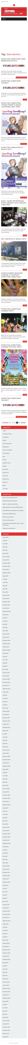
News (25, 99)
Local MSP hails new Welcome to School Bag (13, 510)
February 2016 (6, 943)
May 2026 (5, 547)
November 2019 (6, 798)
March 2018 (5, 862)
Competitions (6, 437)
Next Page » (23, 422)
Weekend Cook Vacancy (8, 517)
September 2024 (6, 611)
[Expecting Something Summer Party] (14, 332)
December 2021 (6, 717)
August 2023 (5, 653)
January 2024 (6, 637)
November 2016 (6, 914)
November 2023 (6, 643)
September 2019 (6, 804)
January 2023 (6, 675)
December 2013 (6, 1027)
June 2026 (5, 543)
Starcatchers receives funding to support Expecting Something (12, 275)
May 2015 (5, 972)
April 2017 (5, 898)
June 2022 (5, 698)
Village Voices (6, 479)
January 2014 (6, 1023)
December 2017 (6, 872)
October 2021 (6, 724)
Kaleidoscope (6, 446)
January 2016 (6, 946)
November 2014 (6, 991)
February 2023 (6, 672)
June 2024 (5, 621)
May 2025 (5, 585)
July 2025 (5, 579)
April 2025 (5, 588)
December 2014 (6, 988)
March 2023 (5, 669)
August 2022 (5, 692)
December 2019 (6, 795)
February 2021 (6, 750)
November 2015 (6, 953)
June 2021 (5, 737)
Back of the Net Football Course (10, 497)
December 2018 (6, 833)
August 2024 (5, 614)
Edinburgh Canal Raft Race (9, 528)
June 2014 (5, 1007)
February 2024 (6, 634)
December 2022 (6, 679)
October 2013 (6, 1033)
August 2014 (5, 1001)
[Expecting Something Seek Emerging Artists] (14, 68)
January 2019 (6, 830)
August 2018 (5, 846)
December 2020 (6, 756)
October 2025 (6, 569)
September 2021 (6, 727)
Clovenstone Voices (7, 433)
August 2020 (5, 769)
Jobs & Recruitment (21, 77)
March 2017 (5, 901)
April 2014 (5, 1014)
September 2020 (6, 766)
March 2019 (5, 824)
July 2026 (5, 540)
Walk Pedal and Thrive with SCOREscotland (13, 507)
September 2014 (6, 998)
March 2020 (5, 785)
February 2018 (6, 866)
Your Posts (5, 488)
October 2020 (6, 762)
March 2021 (5, 746)
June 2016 (5, 930)
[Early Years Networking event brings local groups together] (14, 226)
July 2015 (5, 965)
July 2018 (5, 849)
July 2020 (5, 772)
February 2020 (6, 788)
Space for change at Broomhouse (10, 504)
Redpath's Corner (7, 462)
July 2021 (5, 733)
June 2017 (5, 891)
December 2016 (6, 911)
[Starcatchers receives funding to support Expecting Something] (14, 296)
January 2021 (6, 753)
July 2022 (5, 695)
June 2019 (5, 814)
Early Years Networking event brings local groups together (13, 203)
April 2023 (5, 666)
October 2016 (6, 917)
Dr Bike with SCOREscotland (9, 513)
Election (4, 440)
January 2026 (6, 559)
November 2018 (6, 837)
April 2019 (5, 820)
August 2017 (5, 885)
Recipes (4, 459)
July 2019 (5, 811)
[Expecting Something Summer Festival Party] (14, 385)
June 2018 (5, 853)
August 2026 (5, 537)
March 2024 (5, 630)
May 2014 (5, 1011)
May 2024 (5, 624)
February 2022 (6, 711)
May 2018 (5, 856)
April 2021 (5, 743)
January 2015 (6, 985)
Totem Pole (5, 475)
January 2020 (6, 791)
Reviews (5, 466)
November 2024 (6, 605)
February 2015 (6, 982)
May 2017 (5, 895)
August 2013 (5, 1036)
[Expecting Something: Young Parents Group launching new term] (14, 134)
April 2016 (5, 936)
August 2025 (5, 576)
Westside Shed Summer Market (10, 500)
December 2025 (6, 563)
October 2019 (6, 801)
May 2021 (5, 740)
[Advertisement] (14, 35)
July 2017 (5, 888)
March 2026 (5, 553)
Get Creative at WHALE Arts (13, 239)
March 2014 (5, 1017)
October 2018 (6, 840)
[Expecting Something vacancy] (14, 90)
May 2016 (5, 933)
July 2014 (5, 1004)
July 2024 (5, 617)
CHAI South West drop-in (8, 520)
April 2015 (5, 975)
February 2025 (6, 595)
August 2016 (5, 924)
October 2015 (6, 956)
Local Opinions (6, 453)
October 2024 (6, 608)
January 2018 (6, 869)
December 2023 (6, 640)
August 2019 (5, 808)
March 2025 (5, 592)
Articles (4, 430)
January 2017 (6, 907)
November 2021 (6, 721)
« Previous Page (5, 422)
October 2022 (6, 685)
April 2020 (5, 782)
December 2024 (6, 601)
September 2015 (6, 959)
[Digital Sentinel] (14, 14)
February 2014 (6, 1020)
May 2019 (5, 817)
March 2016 (5, 940)
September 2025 (6, 572)
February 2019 (6, 827)
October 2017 (6, 878)
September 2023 (6, 650)
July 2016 (5, 927)
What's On (23, 143)
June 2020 (5, 775)
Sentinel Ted (5, 469)
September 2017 (6, 882)
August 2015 (5, 962)
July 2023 (5, 656)
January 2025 (6, 598)
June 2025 (5, 582)
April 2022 (5, 704)
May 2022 (5, 701)
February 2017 (6, 904)
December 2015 (6, 949)
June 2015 (5, 969)
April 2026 (5, 550)
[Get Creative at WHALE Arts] (14, 260)
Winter (4, 485)
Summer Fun (6, 472)
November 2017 (6, 875)
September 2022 (6, 688)
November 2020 (6, 759)
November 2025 (6, 566)
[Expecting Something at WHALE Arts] (14, 188)
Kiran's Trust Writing (7, 450)
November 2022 (6, 682)
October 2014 (6, 994)
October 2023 (6, 646)
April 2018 (5, 859)
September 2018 (6, 843)
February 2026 (6, 556)
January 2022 (6, 714)
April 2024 (5, 627)
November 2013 (6, 1030)
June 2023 (5, 659)
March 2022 (5, 708)
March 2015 (5, 978)
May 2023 (5, 663)
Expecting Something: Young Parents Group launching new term (11, 105)
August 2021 (5, 730)
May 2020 (5, 779)
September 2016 (6, 920)
